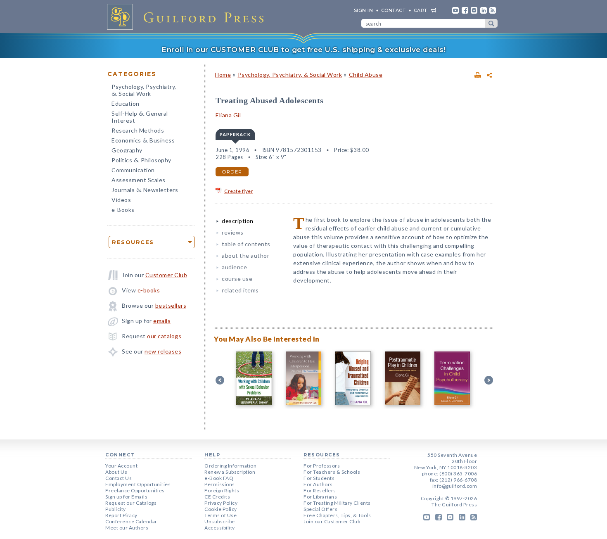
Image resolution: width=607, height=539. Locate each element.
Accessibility (219, 528)
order (232, 172)
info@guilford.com (454, 486)
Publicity (115, 509)
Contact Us (118, 478)
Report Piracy (121, 515)
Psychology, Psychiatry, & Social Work (290, 74)
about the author (245, 255)
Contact (393, 10)
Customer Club (166, 274)
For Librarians (320, 497)
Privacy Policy (220, 503)
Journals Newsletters (144, 190)
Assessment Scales (138, 179)
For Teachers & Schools (332, 472)
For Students (319, 478)
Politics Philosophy (141, 161)
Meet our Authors (126, 528)
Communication (133, 169)
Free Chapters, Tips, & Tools (337, 515)
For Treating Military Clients (337, 503)
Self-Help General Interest (139, 117)
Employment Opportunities (138, 484)
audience (234, 267)
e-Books (123, 209)
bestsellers (171, 305)
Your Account (121, 466)
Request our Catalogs (130, 503)
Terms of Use (220, 515)
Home (223, 74)
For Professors (322, 466)
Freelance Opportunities (135, 490)
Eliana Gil (228, 115)
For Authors (318, 484)
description (238, 220)
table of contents (246, 243)
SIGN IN (363, 10)
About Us (116, 472)
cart (420, 10)
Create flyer (238, 191)
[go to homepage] (187, 16)
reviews (233, 232)
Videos (121, 199)
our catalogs (164, 336)
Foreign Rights (221, 490)
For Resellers (320, 490)
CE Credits (217, 497)
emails (162, 320)
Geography (126, 150)
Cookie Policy (220, 509)
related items (240, 290)
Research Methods (137, 130)
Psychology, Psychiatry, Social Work (143, 91)
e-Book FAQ (218, 478)
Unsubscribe (219, 521)
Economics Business (143, 141)
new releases (163, 351)
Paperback (235, 134)
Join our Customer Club (332, 521)
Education (125, 103)
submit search (491, 23)
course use (237, 278)
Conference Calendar (131, 521)
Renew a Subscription (229, 472)
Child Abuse (366, 74)
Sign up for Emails (126, 497)
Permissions (219, 484)
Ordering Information (230, 466)
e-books (149, 290)
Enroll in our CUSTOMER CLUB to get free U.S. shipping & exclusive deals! (303, 49)
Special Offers (320, 509)
